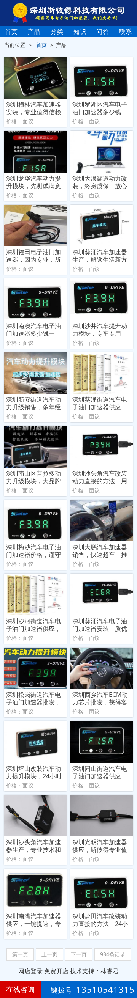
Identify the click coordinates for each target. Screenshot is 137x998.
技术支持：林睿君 (94, 971)
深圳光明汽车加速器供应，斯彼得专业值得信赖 (99, 845)
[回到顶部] (127, 969)
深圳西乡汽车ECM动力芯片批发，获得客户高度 (100, 698)
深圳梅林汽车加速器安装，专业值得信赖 (33, 108)
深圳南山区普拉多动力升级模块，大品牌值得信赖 (33, 477)
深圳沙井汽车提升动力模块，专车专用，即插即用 (99, 329)
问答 (102, 31)
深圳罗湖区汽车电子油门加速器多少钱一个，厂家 (99, 108)
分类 (57, 31)
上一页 (49, 954)
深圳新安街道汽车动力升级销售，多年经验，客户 (33, 403)
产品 (34, 31)
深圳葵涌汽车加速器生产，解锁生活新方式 (99, 255)
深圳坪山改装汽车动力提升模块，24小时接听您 (34, 772)
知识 (79, 31)
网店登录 (30, 971)
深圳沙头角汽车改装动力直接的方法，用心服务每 (99, 477)
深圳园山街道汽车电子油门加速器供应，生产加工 (99, 772)
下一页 (79, 954)
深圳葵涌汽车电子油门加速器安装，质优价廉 (99, 624)
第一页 (20, 954)
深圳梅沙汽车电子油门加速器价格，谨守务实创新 (33, 550)
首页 (11, 31)
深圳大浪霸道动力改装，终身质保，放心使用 (99, 182)
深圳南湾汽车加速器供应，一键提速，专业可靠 (33, 919)
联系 (125, 31)
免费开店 (56, 971)
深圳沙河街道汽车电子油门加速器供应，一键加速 (33, 624)
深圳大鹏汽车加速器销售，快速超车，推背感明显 (99, 550)
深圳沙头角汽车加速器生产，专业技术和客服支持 (33, 845)
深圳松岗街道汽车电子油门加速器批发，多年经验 (33, 698)
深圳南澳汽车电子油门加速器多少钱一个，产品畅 (33, 329)
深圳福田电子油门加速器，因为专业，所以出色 (33, 255)
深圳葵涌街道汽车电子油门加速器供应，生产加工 (99, 403)
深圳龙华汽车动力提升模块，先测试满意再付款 (33, 182)
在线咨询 (20, 989)
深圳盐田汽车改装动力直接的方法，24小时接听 (100, 919)
